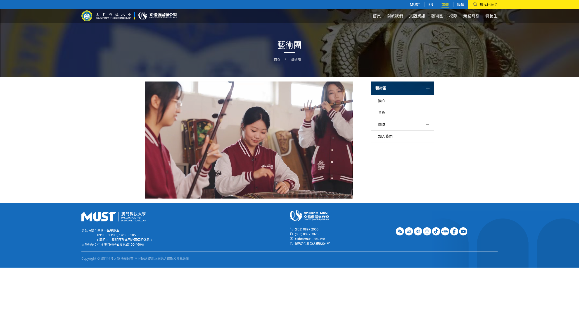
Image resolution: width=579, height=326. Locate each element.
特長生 (491, 16)
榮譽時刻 (471, 16)
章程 (381, 112)
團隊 (381, 124)
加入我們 (385, 136)
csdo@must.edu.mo (310, 239)
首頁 (377, 16)
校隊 (453, 16)
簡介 (381, 100)
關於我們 (395, 16)
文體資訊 (417, 16)
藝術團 (437, 16)
